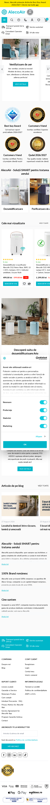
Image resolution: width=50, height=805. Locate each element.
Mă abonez (13, 746)
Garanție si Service (9, 690)
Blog (3, 668)
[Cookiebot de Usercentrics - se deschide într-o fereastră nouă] (36, 358)
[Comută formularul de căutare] (11, 20)
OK (25, 444)
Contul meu (29, 671)
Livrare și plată (7, 687)
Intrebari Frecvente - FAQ (12, 701)
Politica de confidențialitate (36, 690)
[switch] (43, 410)
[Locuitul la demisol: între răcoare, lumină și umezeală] (20, 505)
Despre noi (6, 664)
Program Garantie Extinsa (12, 717)
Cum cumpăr (7, 697)
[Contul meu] (32, 20)
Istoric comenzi (31, 675)
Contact (5, 720)
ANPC (27, 694)
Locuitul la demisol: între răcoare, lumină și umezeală (19, 527)
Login (27, 668)
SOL (34, 694)
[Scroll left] (2, 69)
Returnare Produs (9, 694)
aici (37, 5)
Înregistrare (29, 664)
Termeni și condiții (32, 687)
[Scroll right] (48, 69)
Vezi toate (43, 223)
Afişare (39, 436)
